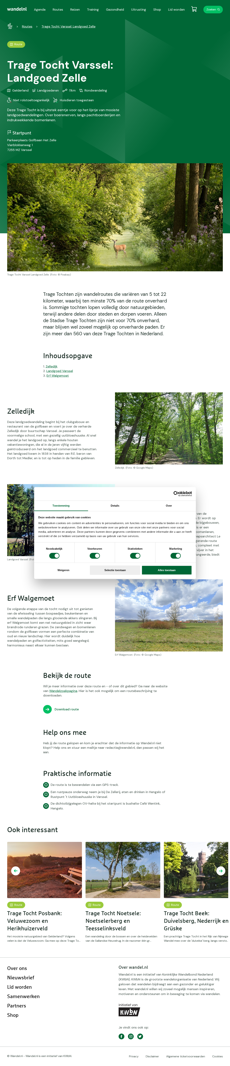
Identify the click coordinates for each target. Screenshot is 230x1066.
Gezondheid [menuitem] (115, 9)
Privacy (134, 1056)
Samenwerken (23, 996)
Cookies (217, 1056)
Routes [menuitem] (58, 9)
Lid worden (19, 987)
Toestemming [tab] (61, 505)
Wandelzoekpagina (63, 691)
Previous (15, 870)
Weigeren (63, 570)
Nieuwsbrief (20, 977)
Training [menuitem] (93, 9)
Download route (67, 709)
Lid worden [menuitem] (176, 9)
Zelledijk (52, 366)
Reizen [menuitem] (75, 9)
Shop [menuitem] (157, 9)
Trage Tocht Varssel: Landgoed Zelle (68, 26)
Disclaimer (152, 1056)
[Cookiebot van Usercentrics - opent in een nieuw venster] (176, 494)
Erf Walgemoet (58, 375)
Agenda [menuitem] (39, 9)
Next (220, 870)
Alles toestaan (167, 570)
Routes (27, 26)
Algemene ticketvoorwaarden (185, 1056)
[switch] (95, 556)
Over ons (17, 968)
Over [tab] (169, 505)
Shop (13, 1015)
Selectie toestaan (115, 570)
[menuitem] (17, 9)
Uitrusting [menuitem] (138, 9)
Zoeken (211, 9)
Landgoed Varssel (59, 371)
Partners (16, 1006)
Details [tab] (115, 505)
